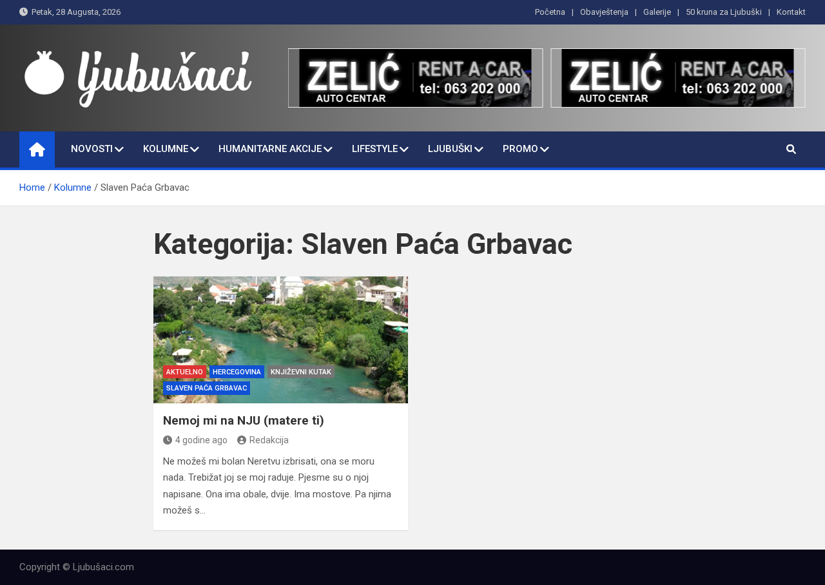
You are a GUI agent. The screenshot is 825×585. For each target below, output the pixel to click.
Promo (520, 149)
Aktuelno (184, 372)
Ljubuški (450, 149)
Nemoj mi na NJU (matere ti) (243, 420)
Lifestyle (375, 149)
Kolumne (165, 149)
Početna (550, 12)
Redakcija (269, 440)
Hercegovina (237, 372)
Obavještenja (604, 12)
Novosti (92, 149)
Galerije (657, 12)
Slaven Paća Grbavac (206, 388)
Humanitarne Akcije (270, 149)
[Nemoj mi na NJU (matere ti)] (280, 339)
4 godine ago (201, 440)
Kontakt (791, 12)
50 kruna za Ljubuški (724, 12)
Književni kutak (301, 372)
